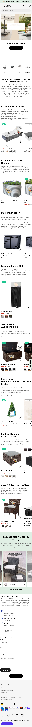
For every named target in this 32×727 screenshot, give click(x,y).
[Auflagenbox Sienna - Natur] (29, 369)
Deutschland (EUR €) (9, 704)
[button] (30, 363)
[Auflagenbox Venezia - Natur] (6, 369)
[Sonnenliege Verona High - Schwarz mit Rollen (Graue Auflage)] (10, 151)
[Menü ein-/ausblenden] (2, 6)
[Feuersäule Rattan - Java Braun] (10, 316)
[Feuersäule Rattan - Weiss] (2, 316)
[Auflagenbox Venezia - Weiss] (14, 369)
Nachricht (3, 655)
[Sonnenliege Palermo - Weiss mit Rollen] (25, 151)
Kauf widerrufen (16, 676)
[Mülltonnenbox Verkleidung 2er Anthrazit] (12, 241)
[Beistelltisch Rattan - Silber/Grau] (14, 476)
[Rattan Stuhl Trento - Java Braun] (6, 526)
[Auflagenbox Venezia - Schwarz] (10, 369)
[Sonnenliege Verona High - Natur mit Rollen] (6, 151)
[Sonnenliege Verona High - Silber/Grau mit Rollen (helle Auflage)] (2, 151)
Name (1, 639)
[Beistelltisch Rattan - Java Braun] (10, 476)
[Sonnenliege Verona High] (12, 133)
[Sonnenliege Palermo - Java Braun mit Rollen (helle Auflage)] (29, 151)
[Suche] (29, 10)
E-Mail (2, 648)
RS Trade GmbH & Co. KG (12, 720)
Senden (5, 670)
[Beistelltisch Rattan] (12, 458)
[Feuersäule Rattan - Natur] (6, 316)
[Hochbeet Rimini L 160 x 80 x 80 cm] (12, 188)
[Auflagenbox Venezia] (12, 352)
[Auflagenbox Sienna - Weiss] (25, 369)
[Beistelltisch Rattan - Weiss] (2, 476)
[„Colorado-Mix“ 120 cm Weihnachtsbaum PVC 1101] (12, 409)
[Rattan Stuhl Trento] (12, 508)
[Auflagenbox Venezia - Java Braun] (2, 369)
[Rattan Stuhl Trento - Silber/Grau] (10, 526)
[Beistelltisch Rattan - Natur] (6, 476)
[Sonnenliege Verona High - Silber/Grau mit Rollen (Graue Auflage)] (14, 151)
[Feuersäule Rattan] (16, 294)
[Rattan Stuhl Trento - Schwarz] (2, 526)
